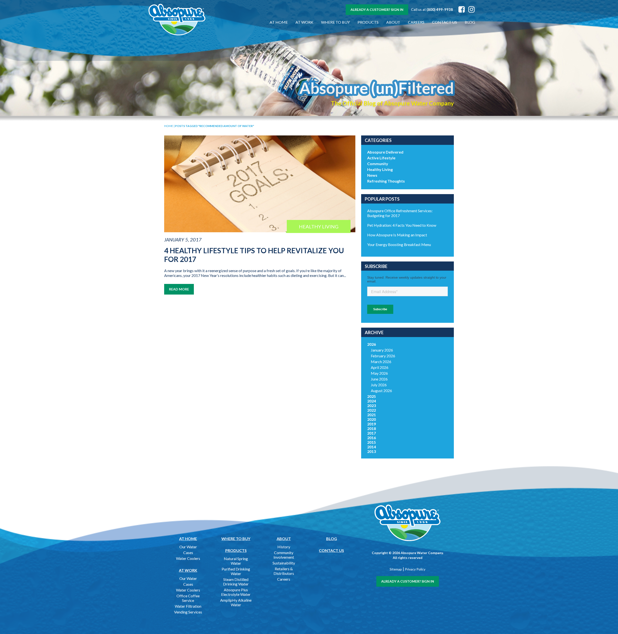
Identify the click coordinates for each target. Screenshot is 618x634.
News (372, 175)
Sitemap (396, 569)
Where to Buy (335, 22)
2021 (371, 414)
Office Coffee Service (188, 598)
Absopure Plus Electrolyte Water (236, 592)
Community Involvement (284, 554)
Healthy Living (380, 169)
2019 (371, 424)
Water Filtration (188, 606)
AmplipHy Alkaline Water (236, 602)
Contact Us (444, 22)
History (283, 546)
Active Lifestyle (381, 157)
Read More (179, 289)
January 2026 (382, 350)
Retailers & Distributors (284, 571)
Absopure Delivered (385, 152)
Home (168, 126)
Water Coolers (188, 558)
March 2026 (381, 361)
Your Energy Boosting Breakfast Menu (399, 244)
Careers (416, 22)
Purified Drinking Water (236, 571)
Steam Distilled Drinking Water (236, 581)
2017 (371, 433)
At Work (304, 22)
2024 (371, 401)
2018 (371, 428)
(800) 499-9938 (440, 9)
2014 (371, 446)
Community (377, 163)
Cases (188, 552)
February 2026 (383, 355)
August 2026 (381, 390)
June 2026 (379, 379)
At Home (279, 22)
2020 (371, 419)
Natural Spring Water (236, 560)
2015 (371, 442)
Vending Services (188, 612)
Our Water (188, 546)
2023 (371, 405)
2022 (371, 410)
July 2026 (379, 384)
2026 (371, 344)
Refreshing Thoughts (386, 181)
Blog (470, 22)
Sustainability (284, 563)
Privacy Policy (415, 569)
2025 (371, 396)
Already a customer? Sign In (377, 9)
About (393, 22)
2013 (371, 451)
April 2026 (379, 367)
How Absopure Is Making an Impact (397, 234)
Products (368, 22)
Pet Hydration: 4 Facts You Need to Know (401, 225)
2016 (371, 437)
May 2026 (379, 373)
